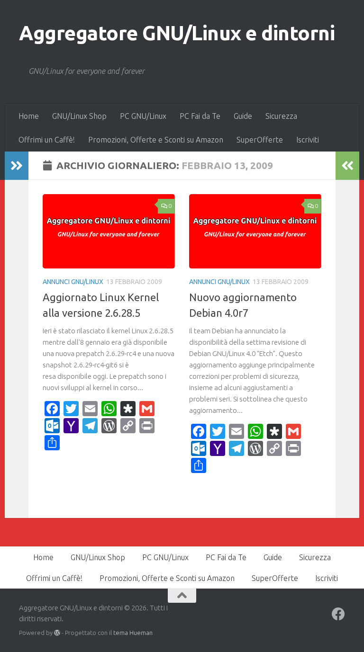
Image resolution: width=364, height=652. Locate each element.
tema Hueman (133, 632)
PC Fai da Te (200, 116)
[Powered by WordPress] (57, 633)
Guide (243, 116)
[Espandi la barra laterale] (16, 166)
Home (28, 116)
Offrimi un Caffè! (46, 139)
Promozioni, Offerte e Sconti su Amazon (155, 139)
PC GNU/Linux (143, 116)
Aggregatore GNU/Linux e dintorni (177, 33)
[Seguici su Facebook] (338, 614)
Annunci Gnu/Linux (73, 282)
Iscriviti (307, 139)
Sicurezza (281, 116)
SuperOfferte (260, 139)
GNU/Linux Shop (79, 116)
